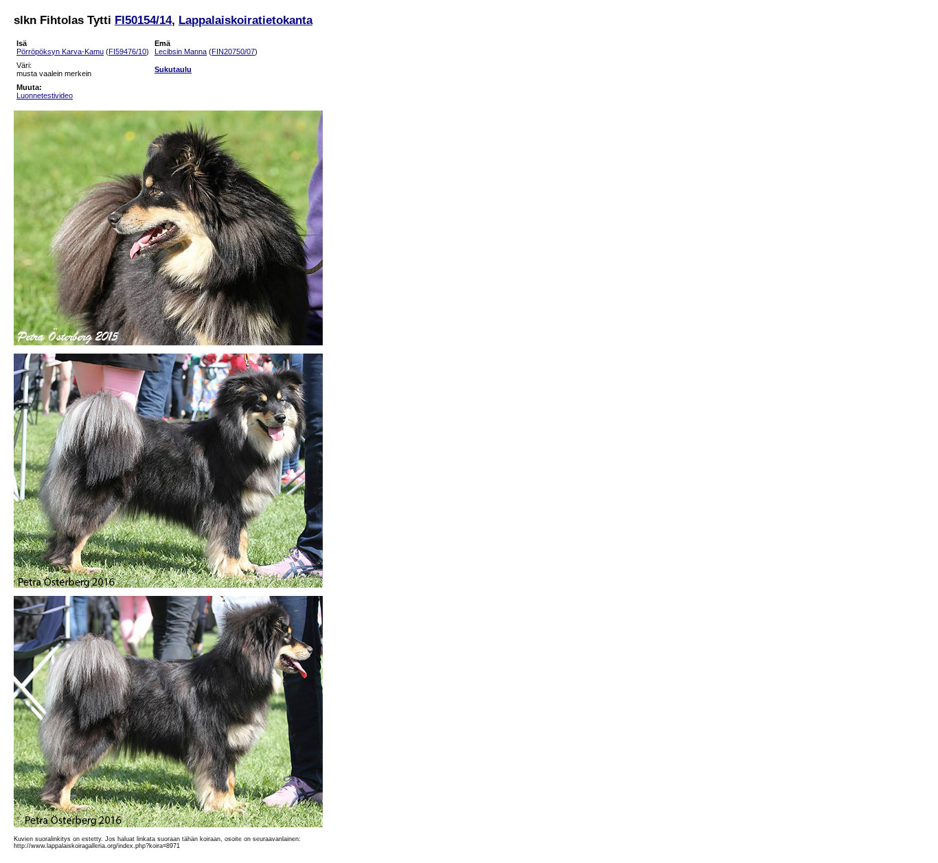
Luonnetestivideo (44, 95)
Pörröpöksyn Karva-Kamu (60, 51)
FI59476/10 (127, 51)
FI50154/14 (143, 20)
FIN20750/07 (233, 51)
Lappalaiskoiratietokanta (245, 20)
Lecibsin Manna (181, 51)
